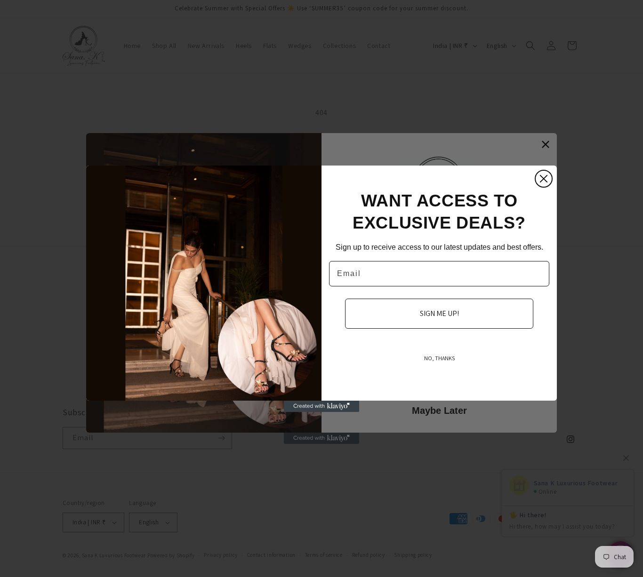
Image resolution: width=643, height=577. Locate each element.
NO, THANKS (439, 358)
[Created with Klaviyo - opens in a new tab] (321, 406)
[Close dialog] (543, 178)
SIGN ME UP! (439, 313)
